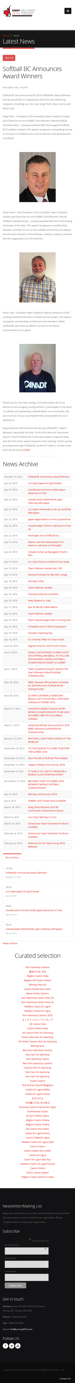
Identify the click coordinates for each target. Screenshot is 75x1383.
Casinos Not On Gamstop (37, 1067)
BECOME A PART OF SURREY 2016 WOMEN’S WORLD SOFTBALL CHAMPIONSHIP (46, 784)
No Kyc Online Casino (37, 1115)
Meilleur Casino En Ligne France (38, 1163)
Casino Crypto (37, 1146)
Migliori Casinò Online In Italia (37, 1177)
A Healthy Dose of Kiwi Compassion (47, 626)
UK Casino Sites (37, 1024)
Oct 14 (9, 58)
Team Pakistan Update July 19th (45, 568)
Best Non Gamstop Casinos (37, 1050)
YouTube (18, 1346)
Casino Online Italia (37, 1028)
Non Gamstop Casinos (37, 967)
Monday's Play (36, 581)
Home (6, 35)
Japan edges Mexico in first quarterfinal (49, 519)
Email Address (26, 1245)
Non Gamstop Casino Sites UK (37, 997)
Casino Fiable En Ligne (38, 1137)
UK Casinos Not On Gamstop (37, 1032)
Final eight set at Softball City (43, 535)
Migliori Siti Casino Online (37, 980)
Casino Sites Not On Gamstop (37, 1037)
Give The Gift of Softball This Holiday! (48, 758)
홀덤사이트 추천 (37, 971)
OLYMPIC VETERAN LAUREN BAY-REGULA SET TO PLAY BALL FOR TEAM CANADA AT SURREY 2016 (48, 699)
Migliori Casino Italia (37, 976)
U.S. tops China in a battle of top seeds (48, 561)
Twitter (11, 1346)
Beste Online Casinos (37, 993)
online (26, 450)
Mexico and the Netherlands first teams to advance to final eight (46, 543)
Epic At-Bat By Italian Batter (43, 607)
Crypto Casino (37, 1080)
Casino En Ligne (37, 1155)
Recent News (12, 857)
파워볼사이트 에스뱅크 (37, 1102)
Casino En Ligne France (37, 1094)
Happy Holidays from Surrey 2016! (46, 764)
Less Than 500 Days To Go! (42, 817)
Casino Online (37, 1168)
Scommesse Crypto (37, 1111)
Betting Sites (37, 1045)
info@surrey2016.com (21, 1329)
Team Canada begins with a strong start (49, 620)
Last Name (10, 1271)
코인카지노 (38, 1098)
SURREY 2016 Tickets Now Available (47, 800)
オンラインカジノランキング (37, 1019)
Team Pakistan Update (40, 587)
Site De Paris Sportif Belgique (37, 1085)
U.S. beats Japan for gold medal (44, 483)
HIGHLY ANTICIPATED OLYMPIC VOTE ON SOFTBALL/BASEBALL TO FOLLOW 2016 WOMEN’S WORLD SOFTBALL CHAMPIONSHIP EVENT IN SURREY (48, 657)
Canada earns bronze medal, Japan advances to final (34, 910)
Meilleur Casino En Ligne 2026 (38, 1142)
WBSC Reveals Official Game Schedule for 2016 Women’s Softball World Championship (48, 686)
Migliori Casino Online (37, 1120)
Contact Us (65, 1378)
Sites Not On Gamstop (37, 1054)
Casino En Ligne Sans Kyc (37, 1159)
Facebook (5, 1346)
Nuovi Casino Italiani (37, 1172)
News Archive (10, 943)
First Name (10, 1258)
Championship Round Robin (43, 594)
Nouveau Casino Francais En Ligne (37, 1107)
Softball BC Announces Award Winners (48, 476)
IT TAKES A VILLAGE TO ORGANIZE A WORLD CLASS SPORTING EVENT (47, 773)
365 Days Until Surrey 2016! (42, 794)
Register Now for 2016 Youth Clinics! (47, 645)
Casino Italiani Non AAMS (37, 1150)
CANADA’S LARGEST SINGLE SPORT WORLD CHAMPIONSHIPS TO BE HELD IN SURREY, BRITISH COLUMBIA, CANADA (49, 713)
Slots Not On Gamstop (37, 1072)
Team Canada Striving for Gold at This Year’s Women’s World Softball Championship (48, 672)
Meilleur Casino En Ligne (37, 1006)
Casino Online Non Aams (37, 989)
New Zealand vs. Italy (39, 600)
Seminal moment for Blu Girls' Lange (47, 574)
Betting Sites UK (37, 984)
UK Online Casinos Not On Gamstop (37, 1041)
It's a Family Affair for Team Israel (46, 639)
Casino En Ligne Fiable (38, 1089)
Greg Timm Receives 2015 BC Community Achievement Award (45, 808)
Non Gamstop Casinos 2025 (37, 1015)
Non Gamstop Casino (37, 1059)
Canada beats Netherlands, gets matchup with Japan (45, 501)
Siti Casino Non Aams (37, 1128)
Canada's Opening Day (40, 633)
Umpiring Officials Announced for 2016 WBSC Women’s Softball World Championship (49, 729)
